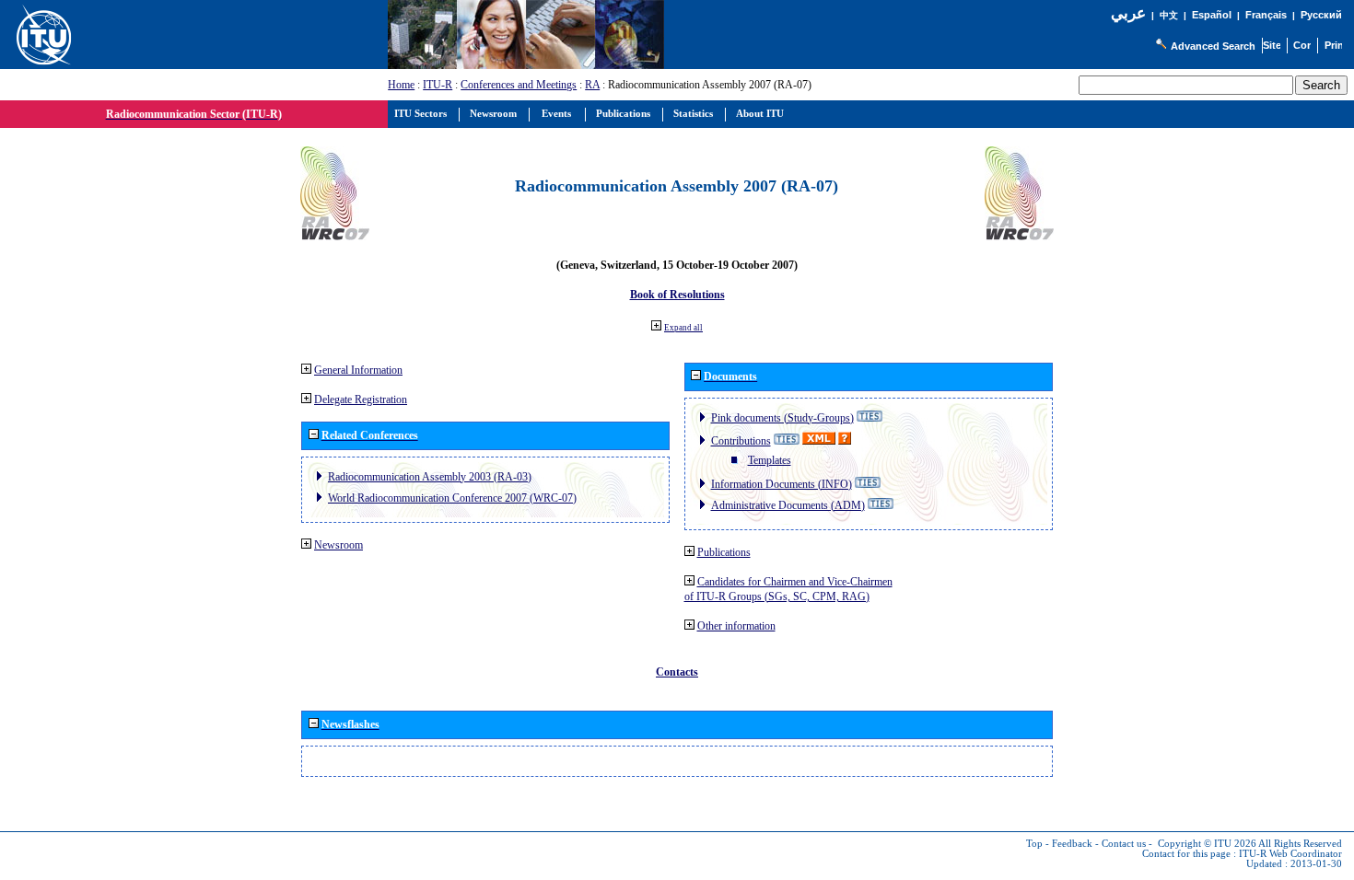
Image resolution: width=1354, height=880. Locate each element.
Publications (724, 552)
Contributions (741, 440)
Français (1266, 14)
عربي (1128, 13)
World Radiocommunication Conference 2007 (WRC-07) (452, 498)
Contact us (1124, 844)
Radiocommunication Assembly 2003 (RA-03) (429, 476)
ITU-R (437, 84)
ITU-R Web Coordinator (1290, 854)
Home (401, 84)
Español (1211, 14)
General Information (358, 370)
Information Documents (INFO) (781, 484)
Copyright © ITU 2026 (1207, 844)
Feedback (1072, 844)
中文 (1169, 15)
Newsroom (338, 544)
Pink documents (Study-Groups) (782, 417)
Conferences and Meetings (519, 84)
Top (1034, 844)
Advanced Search (1213, 46)
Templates (769, 460)
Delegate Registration (360, 399)
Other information (736, 625)
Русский (1321, 14)
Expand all (683, 327)
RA (592, 84)
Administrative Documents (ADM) (788, 505)
